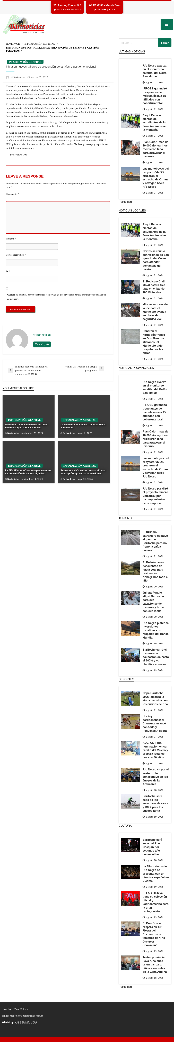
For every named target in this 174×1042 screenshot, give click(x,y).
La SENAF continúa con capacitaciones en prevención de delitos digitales (28, 472)
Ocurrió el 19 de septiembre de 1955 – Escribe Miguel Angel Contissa (27, 426)
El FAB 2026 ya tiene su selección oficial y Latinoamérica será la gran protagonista (155, 902)
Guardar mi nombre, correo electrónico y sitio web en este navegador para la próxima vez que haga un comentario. (56, 296)
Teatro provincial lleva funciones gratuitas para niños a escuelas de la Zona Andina (155, 964)
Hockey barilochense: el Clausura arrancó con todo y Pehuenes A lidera (155, 723)
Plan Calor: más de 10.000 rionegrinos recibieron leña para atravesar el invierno (155, 149)
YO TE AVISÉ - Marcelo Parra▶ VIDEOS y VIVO (104, 7)
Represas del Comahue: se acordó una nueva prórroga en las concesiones (83, 472)
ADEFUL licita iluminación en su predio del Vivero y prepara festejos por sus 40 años (155, 750)
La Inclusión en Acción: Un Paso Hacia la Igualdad (83, 426)
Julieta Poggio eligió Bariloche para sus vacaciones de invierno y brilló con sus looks (153, 601)
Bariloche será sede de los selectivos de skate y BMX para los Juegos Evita (155, 803)
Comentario (12, 194)
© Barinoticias (18, 77)
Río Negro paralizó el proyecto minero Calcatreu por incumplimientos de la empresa (155, 496)
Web (8, 271)
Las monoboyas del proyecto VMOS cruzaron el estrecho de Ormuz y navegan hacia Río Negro (156, 177)
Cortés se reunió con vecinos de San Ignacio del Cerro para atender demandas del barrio (156, 260)
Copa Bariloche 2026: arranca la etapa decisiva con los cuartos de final (156, 698)
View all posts (42, 344)
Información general (39, 43)
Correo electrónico (16, 254)
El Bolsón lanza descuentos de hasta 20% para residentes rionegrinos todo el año (155, 571)
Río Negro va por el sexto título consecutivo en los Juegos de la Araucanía (156, 777)
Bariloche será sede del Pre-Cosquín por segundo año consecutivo (152, 847)
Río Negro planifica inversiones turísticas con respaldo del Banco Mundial (156, 630)
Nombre (11, 238)
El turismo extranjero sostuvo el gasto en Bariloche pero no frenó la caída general (155, 541)
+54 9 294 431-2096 (26, 1022)
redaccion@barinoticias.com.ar (26, 1015)
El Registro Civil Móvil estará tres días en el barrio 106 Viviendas (154, 287)
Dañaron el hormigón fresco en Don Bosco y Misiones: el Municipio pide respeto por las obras (154, 341)
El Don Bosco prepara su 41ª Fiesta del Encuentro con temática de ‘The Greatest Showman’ (154, 934)
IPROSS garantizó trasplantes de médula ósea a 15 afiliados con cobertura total (155, 96)
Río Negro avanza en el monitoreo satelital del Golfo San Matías (155, 71)
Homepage (13, 43)
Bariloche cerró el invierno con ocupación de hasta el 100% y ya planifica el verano (156, 657)
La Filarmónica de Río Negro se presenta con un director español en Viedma (156, 873)
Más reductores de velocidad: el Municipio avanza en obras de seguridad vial (155, 311)
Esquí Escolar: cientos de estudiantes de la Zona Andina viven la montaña (155, 122)
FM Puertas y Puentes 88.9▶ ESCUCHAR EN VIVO (67, 7)
